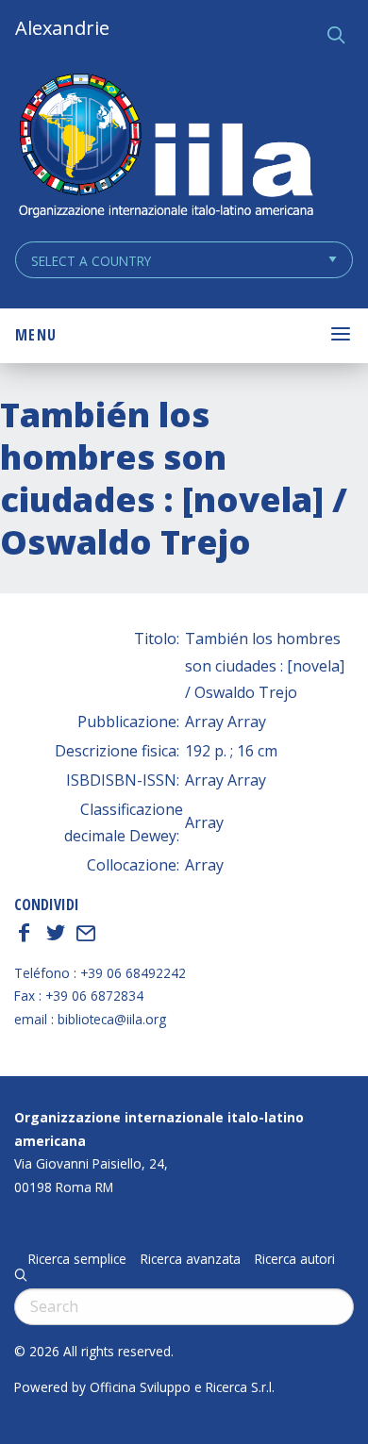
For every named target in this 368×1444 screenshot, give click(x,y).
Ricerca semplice (77, 1259)
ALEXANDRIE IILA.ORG (165, 147)
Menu (36, 334)
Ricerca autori (295, 1259)
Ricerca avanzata (191, 1259)
